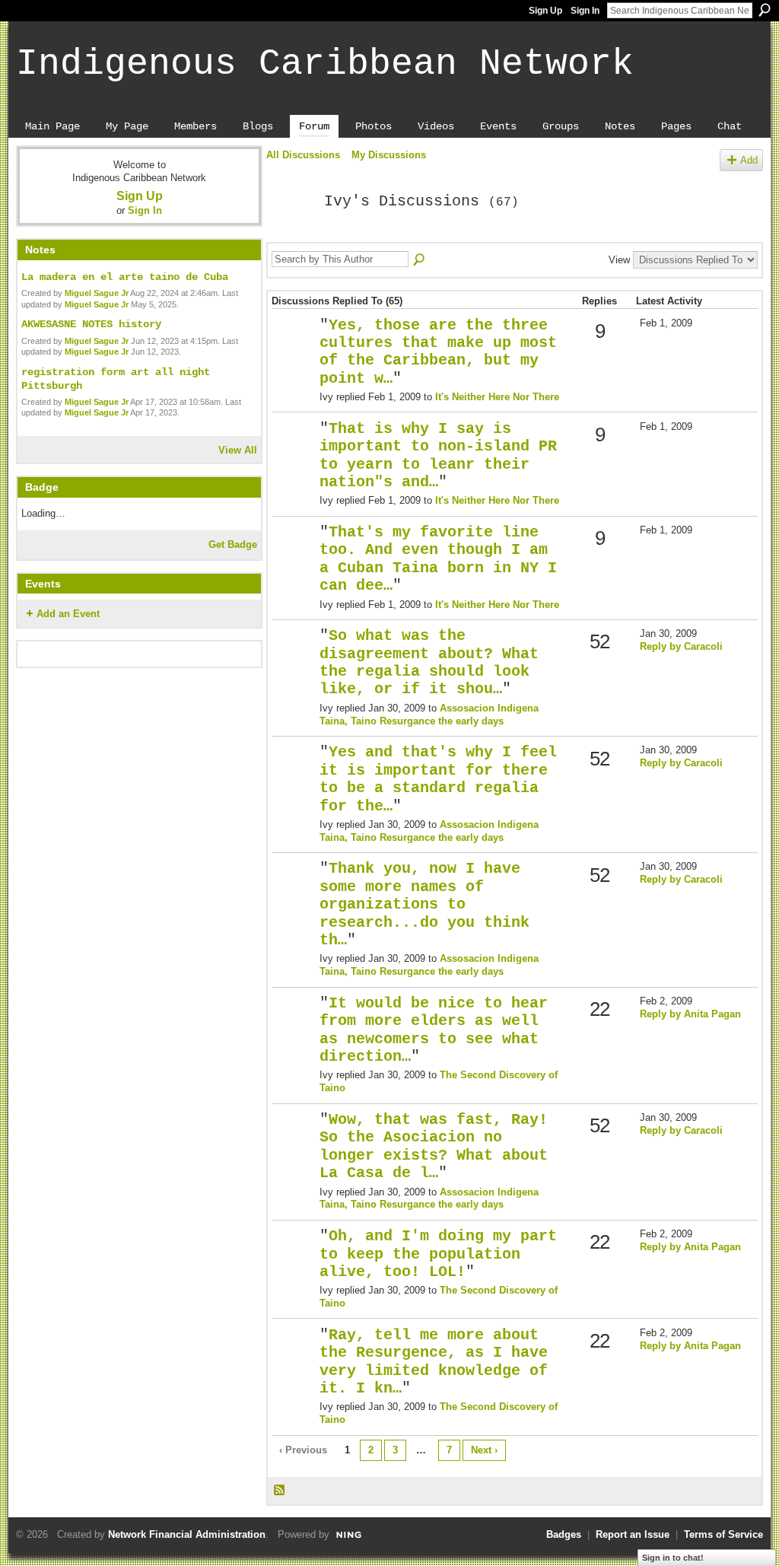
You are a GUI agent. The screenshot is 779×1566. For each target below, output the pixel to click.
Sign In (585, 10)
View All (237, 450)
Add (749, 160)
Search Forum (420, 260)
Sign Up (545, 10)
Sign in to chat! (673, 1557)
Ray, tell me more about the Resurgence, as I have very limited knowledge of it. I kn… (434, 1362)
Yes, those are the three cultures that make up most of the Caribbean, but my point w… (438, 352)
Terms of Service (723, 1534)
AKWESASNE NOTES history (91, 324)
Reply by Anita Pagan (690, 1014)
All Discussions (303, 155)
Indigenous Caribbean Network (325, 63)
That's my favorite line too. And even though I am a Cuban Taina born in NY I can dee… (438, 559)
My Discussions (388, 155)
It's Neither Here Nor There (497, 397)
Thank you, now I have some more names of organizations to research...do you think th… (424, 905)
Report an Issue (632, 1534)
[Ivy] (290, 234)
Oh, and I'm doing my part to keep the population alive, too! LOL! (438, 1254)
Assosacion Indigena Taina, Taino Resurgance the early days (429, 714)
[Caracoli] (293, 661)
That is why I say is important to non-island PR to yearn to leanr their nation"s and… (438, 456)
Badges (563, 1534)
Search (764, 10)
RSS (280, 1491)
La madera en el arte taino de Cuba (124, 277)
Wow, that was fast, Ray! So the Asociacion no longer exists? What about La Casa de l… (434, 1147)
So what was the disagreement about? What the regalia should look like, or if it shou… (429, 663)
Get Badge (232, 544)
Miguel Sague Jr (97, 293)
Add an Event (68, 613)
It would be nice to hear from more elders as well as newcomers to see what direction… (434, 1030)
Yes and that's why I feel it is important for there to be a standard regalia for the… (438, 779)
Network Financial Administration (186, 1534)
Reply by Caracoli (681, 646)
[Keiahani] (293, 1028)
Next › (484, 1450)
